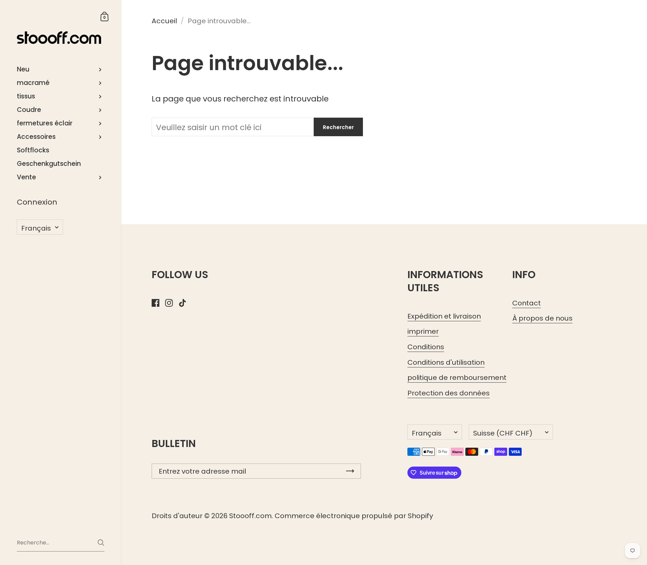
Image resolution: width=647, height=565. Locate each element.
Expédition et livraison (444, 316)
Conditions (425, 347)
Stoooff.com (250, 516)
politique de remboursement (456, 377)
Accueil (164, 21)
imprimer (423, 331)
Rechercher (338, 127)
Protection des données (448, 393)
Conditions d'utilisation (446, 362)
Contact (526, 303)
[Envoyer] (100, 542)
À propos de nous (542, 318)
